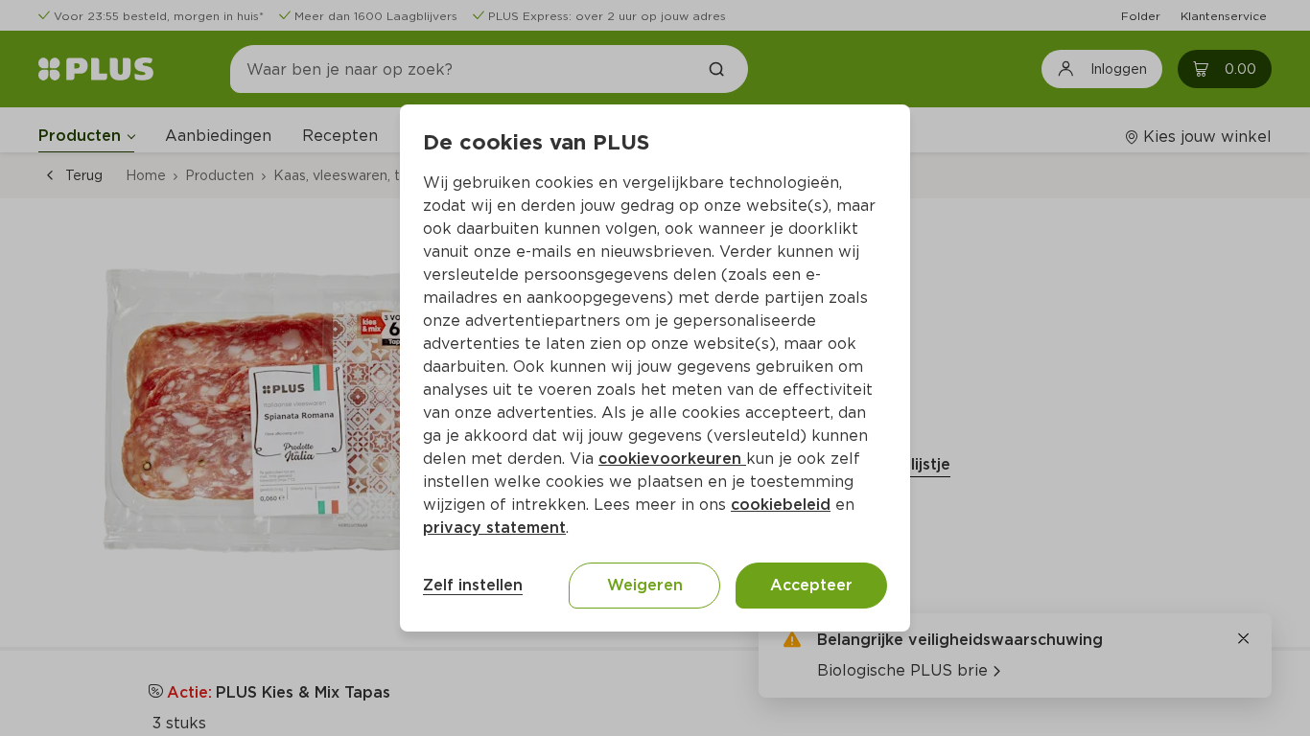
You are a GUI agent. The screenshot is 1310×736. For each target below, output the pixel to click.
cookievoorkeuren (672, 458)
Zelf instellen (473, 585)
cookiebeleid (780, 504)
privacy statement (494, 527)
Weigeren (645, 585)
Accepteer (811, 585)
